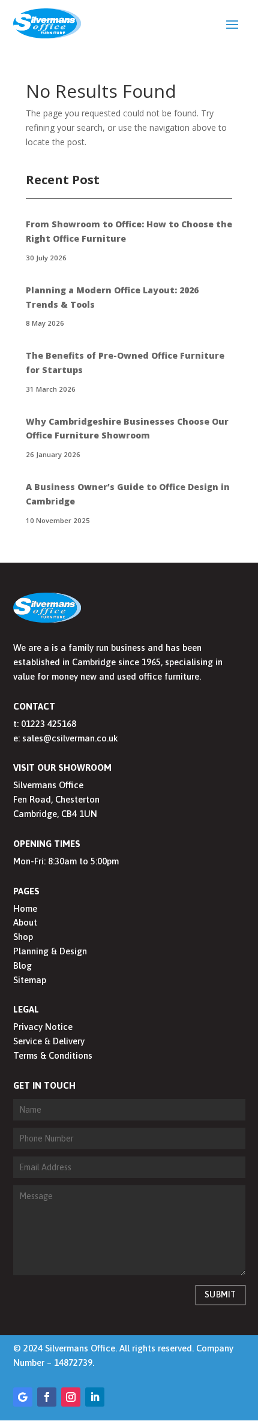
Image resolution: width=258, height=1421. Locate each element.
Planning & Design (50, 951)
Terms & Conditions (52, 1055)
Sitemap (29, 980)
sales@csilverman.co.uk (70, 738)
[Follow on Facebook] (46, 1397)
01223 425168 (48, 724)
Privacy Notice (43, 1027)
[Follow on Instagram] (70, 1397)
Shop (23, 937)
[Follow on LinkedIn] (94, 1397)
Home (25, 908)
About (25, 922)
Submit (220, 1294)
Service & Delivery (49, 1041)
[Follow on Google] (22, 1397)
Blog (22, 965)
